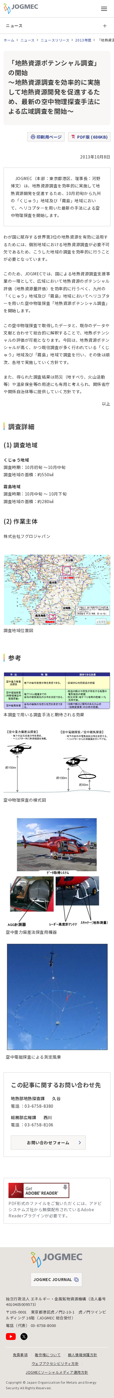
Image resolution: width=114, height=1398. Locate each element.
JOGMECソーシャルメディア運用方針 (57, 1372)
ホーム (9, 39)
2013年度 (83, 39)
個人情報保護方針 (82, 1354)
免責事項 (20, 1354)
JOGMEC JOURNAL (57, 1280)
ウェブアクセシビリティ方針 (55, 1363)
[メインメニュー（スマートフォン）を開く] (104, 8)
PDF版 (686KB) (92, 137)
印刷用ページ (49, 137)
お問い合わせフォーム (48, 1142)
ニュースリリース (55, 39)
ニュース (14, 25)
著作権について (48, 1354)
